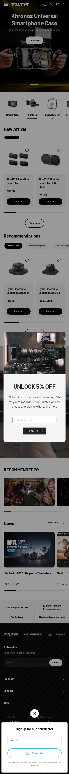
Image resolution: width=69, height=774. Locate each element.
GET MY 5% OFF (34, 430)
